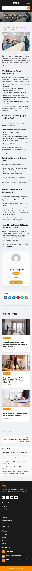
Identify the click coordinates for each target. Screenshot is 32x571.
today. (10, 246)
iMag (16, 2)
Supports (4, 517)
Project (4, 512)
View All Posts (15, 282)
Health (4, 543)
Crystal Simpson (21, 27)
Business (7, 337)
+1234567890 (10, 551)
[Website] (16, 277)
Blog (3, 515)
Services (4, 509)
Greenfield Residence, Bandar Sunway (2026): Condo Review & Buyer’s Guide (15, 344)
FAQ (3, 523)
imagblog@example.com (13, 555)
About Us (4, 506)
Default (4, 537)
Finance (4, 540)
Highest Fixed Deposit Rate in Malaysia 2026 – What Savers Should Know (13, 380)
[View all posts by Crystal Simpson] (16, 258)
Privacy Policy (6, 526)
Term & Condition (7, 520)
